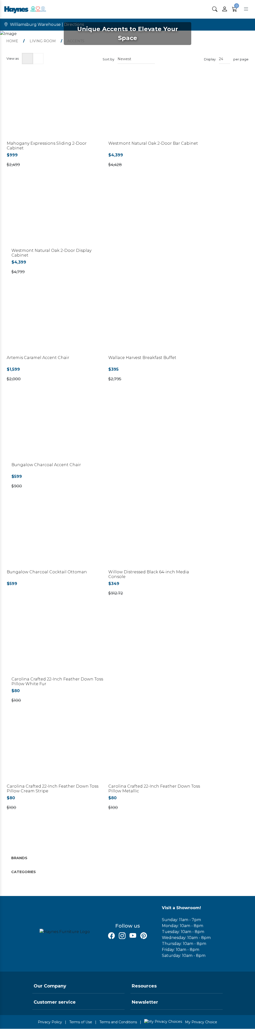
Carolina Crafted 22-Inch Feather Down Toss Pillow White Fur (57, 681)
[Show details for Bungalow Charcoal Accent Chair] (59, 428)
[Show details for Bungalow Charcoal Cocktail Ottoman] (55, 536)
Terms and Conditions (118, 1022)
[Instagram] (122, 936)
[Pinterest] (143, 936)
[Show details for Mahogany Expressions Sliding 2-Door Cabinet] (55, 107)
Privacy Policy (50, 1022)
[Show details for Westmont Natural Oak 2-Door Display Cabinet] (59, 214)
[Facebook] (111, 936)
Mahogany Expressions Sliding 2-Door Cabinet (47, 145)
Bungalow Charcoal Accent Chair (46, 464)
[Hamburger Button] (246, 9)
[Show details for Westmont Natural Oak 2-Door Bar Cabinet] (156, 107)
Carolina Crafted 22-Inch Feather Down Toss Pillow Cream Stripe (52, 788)
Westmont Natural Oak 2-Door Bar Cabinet (153, 143)
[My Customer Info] (224, 9)
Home (12, 41)
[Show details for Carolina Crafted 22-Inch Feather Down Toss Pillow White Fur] (59, 643)
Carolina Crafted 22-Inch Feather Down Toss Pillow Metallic (154, 788)
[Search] (214, 9)
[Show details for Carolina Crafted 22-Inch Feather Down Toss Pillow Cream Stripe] (55, 750)
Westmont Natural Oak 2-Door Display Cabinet (51, 253)
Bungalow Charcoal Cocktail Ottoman (47, 572)
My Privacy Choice (200, 1022)
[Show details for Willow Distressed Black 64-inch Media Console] (156, 536)
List (38, 58)
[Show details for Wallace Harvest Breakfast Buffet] (156, 321)
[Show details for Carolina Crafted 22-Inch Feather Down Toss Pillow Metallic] (156, 750)
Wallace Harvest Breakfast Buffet (142, 357)
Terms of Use (80, 1022)
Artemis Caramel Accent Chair (38, 357)
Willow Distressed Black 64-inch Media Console (148, 574)
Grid (27, 58)
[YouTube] (132, 936)
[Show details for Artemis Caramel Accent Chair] (55, 321)
